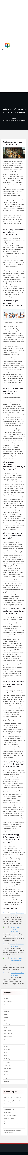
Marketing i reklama (9, 1024)
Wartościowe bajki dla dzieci (11, 1115)
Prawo (6, 1043)
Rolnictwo (7, 1049)
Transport (7, 1062)
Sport (5, 1055)
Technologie (7, 1059)
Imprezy (6, 1020)
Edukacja (6, 1011)
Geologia (6, 1014)
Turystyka (7, 1065)
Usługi (6, 1075)
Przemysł (6, 1046)
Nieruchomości (8, 1033)
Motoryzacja (7, 1030)
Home (14, 118)
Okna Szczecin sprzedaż (10, 1127)
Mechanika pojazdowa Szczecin (12, 1097)
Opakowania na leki (9, 1109)
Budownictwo (8, 1001)
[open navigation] (23, 46)
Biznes (6, 998)
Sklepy (6, 1052)
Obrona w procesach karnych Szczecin (14, 1106)
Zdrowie (6, 1081)
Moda (5, 1027)
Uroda (6, 1071)
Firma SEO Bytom (9, 1118)
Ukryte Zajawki (8, 1068)
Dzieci (6, 1005)
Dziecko (6, 1008)
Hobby (6, 1017)
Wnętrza (6, 1078)
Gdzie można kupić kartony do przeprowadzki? (15, 929)
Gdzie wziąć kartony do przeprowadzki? (14, 120)
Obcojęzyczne (8, 1036)
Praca (5, 1040)
